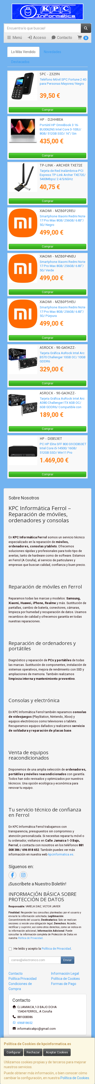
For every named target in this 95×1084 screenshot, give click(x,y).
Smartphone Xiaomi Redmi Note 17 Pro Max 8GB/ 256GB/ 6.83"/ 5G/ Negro (62, 220)
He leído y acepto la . (43, 948)
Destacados (20, 62)
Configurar (13, 1052)
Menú (16, 37)
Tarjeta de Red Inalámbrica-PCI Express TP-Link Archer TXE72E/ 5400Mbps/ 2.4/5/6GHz (63, 175)
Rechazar (33, 1052)
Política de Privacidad (30, 938)
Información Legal (65, 973)
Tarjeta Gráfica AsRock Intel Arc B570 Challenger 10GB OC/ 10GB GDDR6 (63, 357)
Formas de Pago (63, 984)
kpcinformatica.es (60, 854)
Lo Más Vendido (23, 52)
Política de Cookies (74, 1078)
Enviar (67, 960)
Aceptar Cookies (57, 1052)
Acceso (39, 37)
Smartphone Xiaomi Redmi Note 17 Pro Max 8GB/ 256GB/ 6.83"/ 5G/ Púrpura (62, 311)
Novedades (52, 52)
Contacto (64, 37)
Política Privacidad (23, 979)
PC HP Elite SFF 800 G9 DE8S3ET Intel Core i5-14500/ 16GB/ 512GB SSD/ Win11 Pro (63, 448)
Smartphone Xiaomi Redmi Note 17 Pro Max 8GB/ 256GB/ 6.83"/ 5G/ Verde (62, 266)
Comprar (47, 109)
